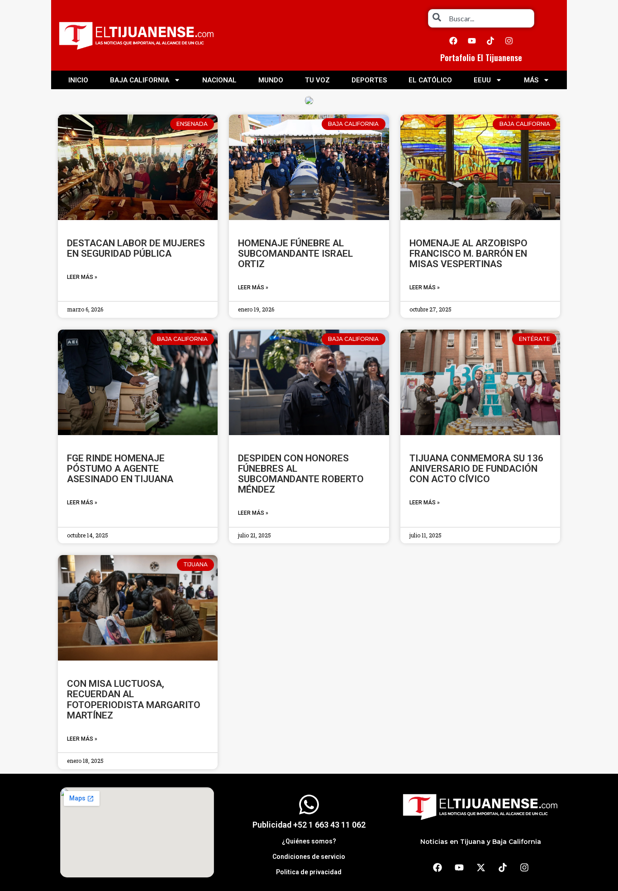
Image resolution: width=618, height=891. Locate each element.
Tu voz (317, 80)
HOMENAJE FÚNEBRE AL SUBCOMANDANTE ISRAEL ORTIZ (295, 253)
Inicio (78, 80)
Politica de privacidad (309, 872)
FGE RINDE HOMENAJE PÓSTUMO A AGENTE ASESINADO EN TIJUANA (120, 468)
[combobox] (481, 18)
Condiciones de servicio (308, 856)
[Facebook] (453, 41)
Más (531, 80)
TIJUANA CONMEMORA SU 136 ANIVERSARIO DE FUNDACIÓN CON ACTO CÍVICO (476, 468)
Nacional (219, 80)
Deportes (369, 80)
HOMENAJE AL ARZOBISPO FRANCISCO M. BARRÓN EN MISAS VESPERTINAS (468, 253)
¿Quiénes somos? (309, 841)
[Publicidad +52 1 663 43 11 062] (309, 804)
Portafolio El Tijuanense (481, 57)
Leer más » (82, 277)
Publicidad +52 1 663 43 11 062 (309, 824)
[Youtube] (472, 41)
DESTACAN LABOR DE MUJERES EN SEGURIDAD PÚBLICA (136, 248)
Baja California (139, 80)
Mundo (270, 80)
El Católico (430, 80)
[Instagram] (509, 41)
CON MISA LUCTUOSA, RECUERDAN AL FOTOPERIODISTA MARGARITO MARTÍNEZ (133, 699)
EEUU (482, 80)
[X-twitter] (481, 867)
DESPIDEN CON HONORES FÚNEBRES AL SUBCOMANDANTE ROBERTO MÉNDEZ (301, 474)
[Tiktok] (490, 41)
